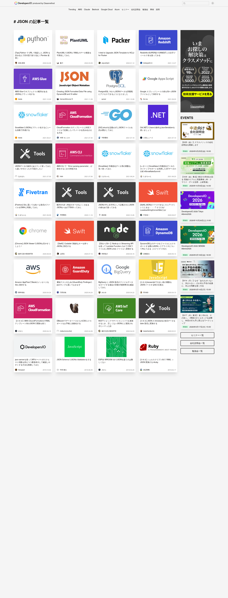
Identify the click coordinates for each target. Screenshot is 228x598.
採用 (158, 9)
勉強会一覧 (197, 350)
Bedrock (95, 9)
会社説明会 (135, 9)
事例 (152, 9)
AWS (80, 9)
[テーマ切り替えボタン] (212, 3)
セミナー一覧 (197, 335)
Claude (87, 9)
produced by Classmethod (44, 3)
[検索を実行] (184, 3)
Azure (117, 9)
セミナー (125, 9)
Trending (72, 9)
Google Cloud (107, 9)
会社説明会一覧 (197, 343)
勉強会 (145, 9)
